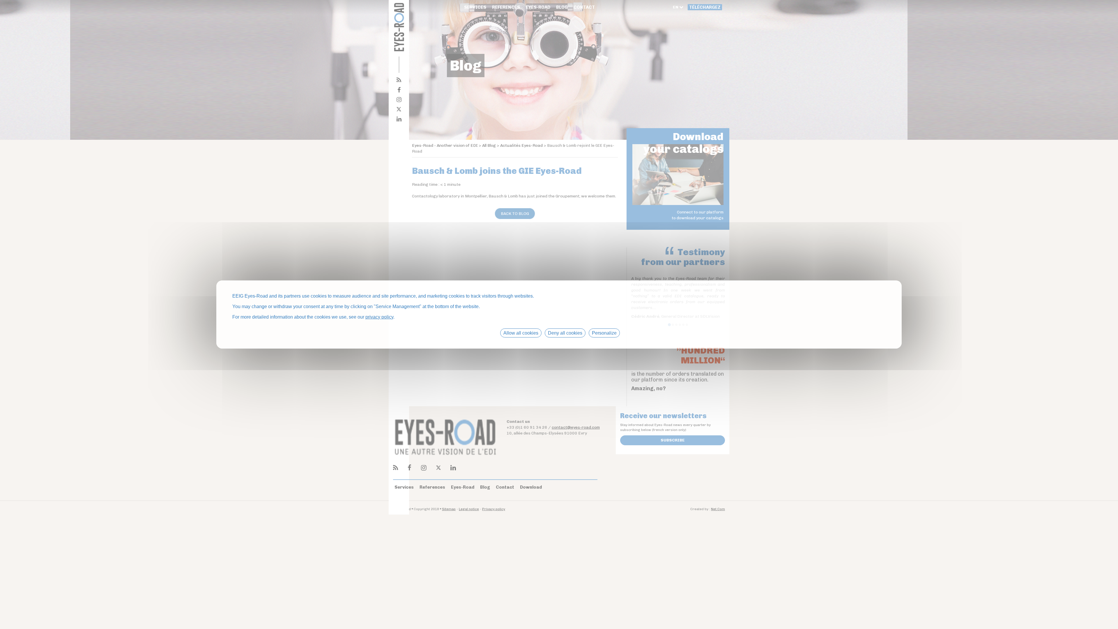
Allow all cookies (520, 333)
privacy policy (379, 316)
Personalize (604, 333)
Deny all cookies (565, 333)
